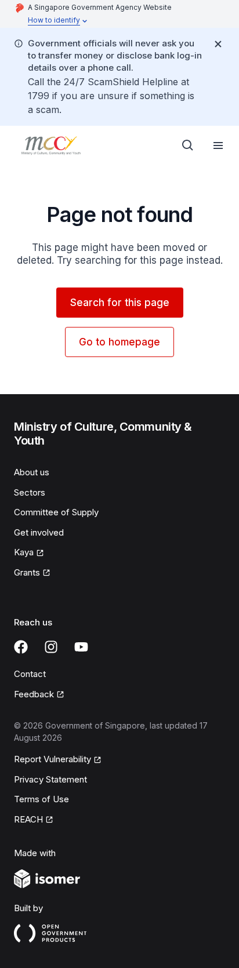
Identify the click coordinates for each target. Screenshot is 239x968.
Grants (27, 572)
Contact (30, 673)
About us (31, 472)
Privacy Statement (50, 779)
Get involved (39, 532)
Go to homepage (119, 342)
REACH (28, 819)
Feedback (34, 694)
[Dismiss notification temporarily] (218, 44)
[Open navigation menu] (218, 145)
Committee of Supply (56, 512)
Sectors (29, 492)
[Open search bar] (188, 145)
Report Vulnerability (52, 759)
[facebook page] (21, 647)
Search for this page (119, 302)
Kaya (24, 552)
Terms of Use (41, 799)
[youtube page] (81, 647)
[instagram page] (51, 647)
